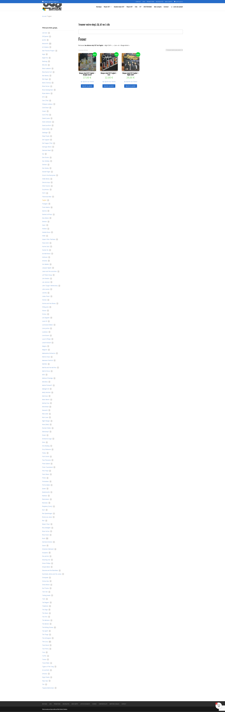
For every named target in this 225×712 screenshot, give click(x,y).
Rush (43, 538)
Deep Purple (46, 136)
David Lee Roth (46, 125)
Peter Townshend (47, 467)
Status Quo (45, 581)
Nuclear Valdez (46, 428)
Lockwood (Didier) (47, 325)
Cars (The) (45, 100)
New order (45, 414)
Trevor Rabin (46, 663)
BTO (43, 97)
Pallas (44, 453)
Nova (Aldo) (45, 424)
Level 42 (44, 321)
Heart (44, 225)
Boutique (99, 7)
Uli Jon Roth (46, 670)
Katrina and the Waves (49, 303)
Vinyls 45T (130, 7)
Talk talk (45, 592)
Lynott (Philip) (46, 339)
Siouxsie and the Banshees (50, 570)
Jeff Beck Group (47, 275)
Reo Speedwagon (47, 513)
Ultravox (44, 674)
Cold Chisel (45, 108)
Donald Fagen (46, 172)
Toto (43, 652)
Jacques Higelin (47, 268)
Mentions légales (114, 704)
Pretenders (45, 481)
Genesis (44, 221)
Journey (44, 293)
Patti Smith (45, 456)
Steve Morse (46, 585)
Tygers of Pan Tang (48, 667)
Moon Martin (46, 399)
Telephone (45, 606)
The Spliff (45, 631)
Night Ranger (46, 421)
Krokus (44, 314)
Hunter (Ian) (46, 246)
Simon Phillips (46, 563)
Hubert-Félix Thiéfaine (49, 239)
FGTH (44, 193)
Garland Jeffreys (47, 214)
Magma (44, 346)
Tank (44, 599)
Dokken (44, 164)
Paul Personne (46, 460)
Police (44, 478)
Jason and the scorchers (49, 271)
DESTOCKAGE (148, 7)
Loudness (45, 332)
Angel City (45, 58)
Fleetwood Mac (47, 197)
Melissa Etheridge (47, 378)
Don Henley (45, 168)
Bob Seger (45, 79)
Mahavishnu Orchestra (49, 353)
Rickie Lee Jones (47, 517)
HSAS (44, 236)
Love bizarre (45, 335)
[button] (87, 81)
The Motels (45, 624)
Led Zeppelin (46, 318)
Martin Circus (46, 371)
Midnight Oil (45, 389)
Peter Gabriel (46, 464)
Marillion (44, 364)
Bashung (45, 61)
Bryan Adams (46, 93)
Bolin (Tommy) (46, 83)
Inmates (44, 261)
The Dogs (45, 610)
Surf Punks (45, 588)
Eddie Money (46, 179)
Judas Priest (46, 296)
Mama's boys (46, 357)
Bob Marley (45, 76)
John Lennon (46, 289)
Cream (44, 111)
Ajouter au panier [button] (87, 86)
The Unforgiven (46, 638)
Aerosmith (45, 43)
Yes (43, 684)
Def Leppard (46, 140)
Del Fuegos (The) (47, 143)
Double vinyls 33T (119, 7)
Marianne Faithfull (47, 360)
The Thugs (45, 634)
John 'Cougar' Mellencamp (50, 286)
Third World (45, 645)
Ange (43, 54)
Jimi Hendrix (46, 278)
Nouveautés (159, 1)
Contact (138, 1)
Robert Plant (46, 524)
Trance (44, 659)
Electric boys (46, 182)
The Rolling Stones (48, 627)
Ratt (43, 510)
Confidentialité (103, 704)
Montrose (45, 396)
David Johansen (47, 122)
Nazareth (45, 410)
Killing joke (45, 307)
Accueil (44, 16)
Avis (144, 1)
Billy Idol (44, 65)
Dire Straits (45, 157)
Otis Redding (46, 446)
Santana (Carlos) (47, 542)
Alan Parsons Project (48, 51)
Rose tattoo (46, 531)
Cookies (94, 704)
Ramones (45, 503)
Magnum (45, 350)
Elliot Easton (46, 186)
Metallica (45, 382)
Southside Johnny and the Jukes (52, 574)
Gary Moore (45, 218)
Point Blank (45, 474)
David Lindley (46, 129)
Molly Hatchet (46, 392)
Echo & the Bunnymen (49, 175)
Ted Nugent (45, 602)
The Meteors (46, 620)
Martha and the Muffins (49, 367)
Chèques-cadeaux (47, 104)
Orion (43, 442)
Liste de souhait (178, 7)
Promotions (150, 1)
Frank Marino (46, 207)
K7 (140, 7)
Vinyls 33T (107, 7)
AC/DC (44, 40)
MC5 (43, 375)
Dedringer (45, 133)
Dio (43, 154)
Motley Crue (46, 403)
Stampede (45, 577)
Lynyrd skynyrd (46, 342)
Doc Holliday (46, 161)
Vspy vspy (45, 681)
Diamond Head (46, 150)
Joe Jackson (46, 282)
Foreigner (45, 204)
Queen (44, 489)
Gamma (44, 211)
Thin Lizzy (45, 642)
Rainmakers (45, 499)
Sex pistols (45, 556)
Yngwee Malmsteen (48, 688)
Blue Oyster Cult (47, 72)
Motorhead (45, 407)
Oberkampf (45, 432)
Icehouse (45, 257)
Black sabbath (46, 68)
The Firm (45, 617)
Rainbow (44, 496)
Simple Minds (46, 567)
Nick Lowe (45, 417)
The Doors (45, 613)
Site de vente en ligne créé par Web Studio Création (54, 709)
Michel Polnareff (47, 385)
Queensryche (46, 492)
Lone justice (46, 328)
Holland (44, 229)
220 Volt (45, 33)
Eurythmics (45, 189)
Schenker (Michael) (48, 549)
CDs (136, 7)
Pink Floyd (45, 471)
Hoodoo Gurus (46, 232)
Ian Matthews (46, 254)
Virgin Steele (46, 677)
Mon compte (168, 1)
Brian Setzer (46, 86)
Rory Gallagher (46, 528)
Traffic (44, 656)
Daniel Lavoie (46, 118)
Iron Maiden (45, 264)
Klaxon (44, 311)
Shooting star (46, 560)
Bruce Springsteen (47, 90)
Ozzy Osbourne (46, 449)
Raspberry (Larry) (47, 506)
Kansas (44, 300)
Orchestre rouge (47, 439)
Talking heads (46, 595)
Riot (43, 520)
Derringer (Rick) (47, 147)
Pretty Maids (46, 485)
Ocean (44, 435)
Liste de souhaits (85, 704)
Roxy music (45, 535)
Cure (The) (45, 115)
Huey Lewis (45, 243)
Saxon (44, 545)
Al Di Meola (45, 47)
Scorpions (45, 553)
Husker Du (45, 250)
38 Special (45, 36)
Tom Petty (45, 649)
